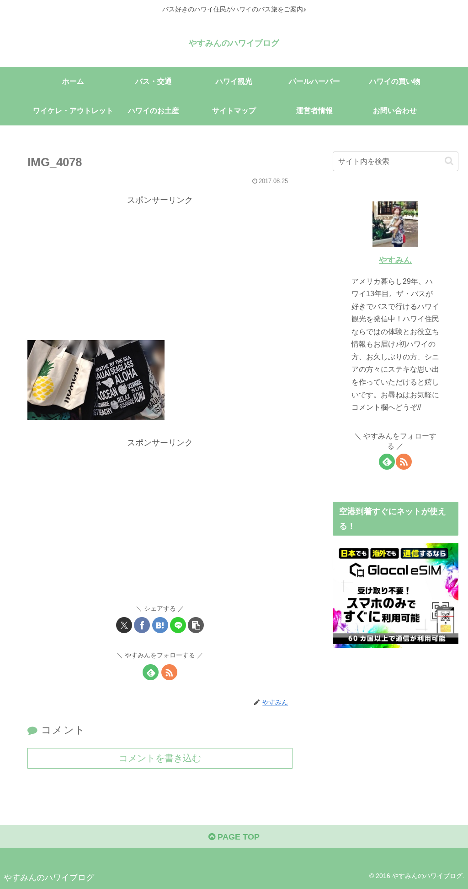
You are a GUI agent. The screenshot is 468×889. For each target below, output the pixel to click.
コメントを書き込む (160, 758)
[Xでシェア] (124, 625)
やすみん (395, 260)
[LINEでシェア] (178, 625)
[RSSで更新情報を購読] (169, 672)
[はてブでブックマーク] (160, 625)
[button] (196, 625)
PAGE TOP (237, 836)
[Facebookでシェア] (142, 625)
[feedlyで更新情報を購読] (151, 672)
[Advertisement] (159, 271)
